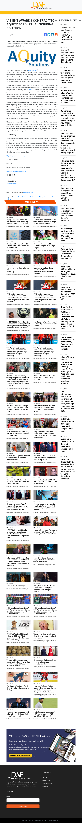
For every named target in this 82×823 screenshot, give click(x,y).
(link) (30, 90)
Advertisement (47, 783)
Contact (45, 786)
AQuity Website (11, 183)
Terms (44, 777)
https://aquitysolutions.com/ (15, 156)
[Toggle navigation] (7, 12)
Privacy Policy (47, 780)
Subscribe (23, 806)
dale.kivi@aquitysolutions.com (16, 171)
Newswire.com (33, 70)
